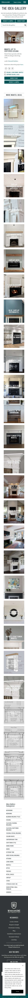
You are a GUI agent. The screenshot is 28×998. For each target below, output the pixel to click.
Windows (8, 892)
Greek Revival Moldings (13, 855)
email (11, 955)
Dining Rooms (10, 846)
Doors (8, 849)
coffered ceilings (11, 74)
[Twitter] (9, 68)
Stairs (8, 881)
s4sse (17, 74)
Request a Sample (14, 82)
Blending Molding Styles (13, 817)
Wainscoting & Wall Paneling (11, 888)
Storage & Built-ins (12, 884)
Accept (17, 991)
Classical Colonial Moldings (11, 824)
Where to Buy (14, 78)
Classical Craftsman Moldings (12, 829)
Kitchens (8, 859)
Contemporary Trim (11, 839)
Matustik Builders (13, 61)
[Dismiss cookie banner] (22, 966)
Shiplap (8, 878)
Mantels (21, 72)
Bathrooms (9, 810)
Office (8, 868)
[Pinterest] (12, 68)
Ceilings (8, 72)
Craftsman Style (11, 843)
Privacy (24, 997)
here (9, 17)
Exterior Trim (10, 852)
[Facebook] (6, 68)
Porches (8, 871)
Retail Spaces (10, 874)
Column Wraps (10, 836)
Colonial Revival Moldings (13, 833)
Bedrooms (9, 814)
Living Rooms (14, 72)
